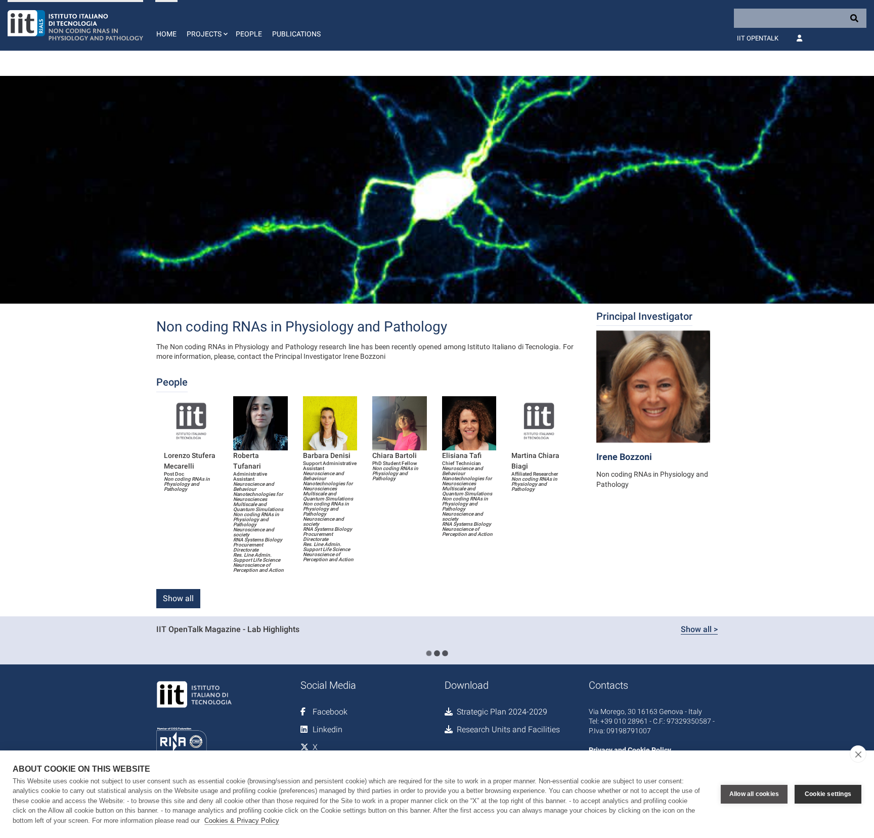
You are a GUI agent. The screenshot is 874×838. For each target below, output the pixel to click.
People (249, 34)
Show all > (699, 629)
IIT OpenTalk (757, 38)
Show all (178, 598)
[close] (858, 754)
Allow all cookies (754, 794)
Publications (296, 34)
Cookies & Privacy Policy (241, 820)
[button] (206, 25)
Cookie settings (828, 794)
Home (166, 34)
